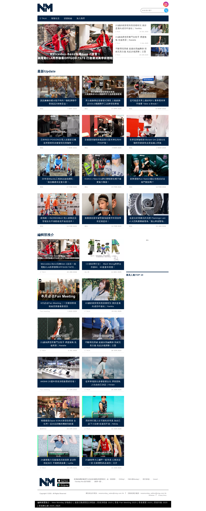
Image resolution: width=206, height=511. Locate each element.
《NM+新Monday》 (133, 479)
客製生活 (55, 18)
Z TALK (43, 18)
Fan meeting (45, 311)
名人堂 (87, 272)
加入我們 (81, 18)
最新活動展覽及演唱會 (85, 502)
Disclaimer (151, 495)
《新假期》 (112, 479)
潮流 (41, 108)
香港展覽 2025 (145, 502)
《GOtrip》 (121, 479)
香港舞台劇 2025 (46, 506)
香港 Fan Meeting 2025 (126, 502)
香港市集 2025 (160, 502)
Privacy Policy (162, 495)
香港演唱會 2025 (105, 502)
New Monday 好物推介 (62, 502)
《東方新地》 (146, 479)
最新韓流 (43, 429)
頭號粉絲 (68, 18)
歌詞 (58, 506)
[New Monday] (70, 8)
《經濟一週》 (97, 481)
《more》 (155, 479)
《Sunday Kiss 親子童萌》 (83, 481)
